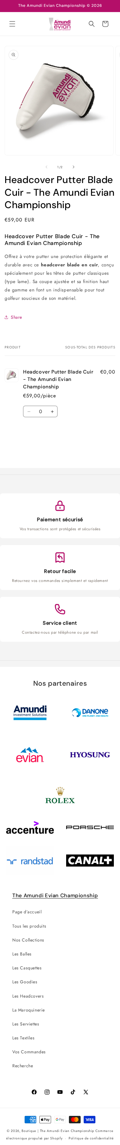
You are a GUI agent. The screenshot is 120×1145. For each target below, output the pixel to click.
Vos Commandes (29, 1052)
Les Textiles (23, 1038)
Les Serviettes (25, 1024)
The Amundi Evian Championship (55, 895)
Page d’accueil (27, 912)
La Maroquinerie (28, 1010)
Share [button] (16, 317)
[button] (12, 24)
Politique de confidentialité (91, 1138)
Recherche (22, 1066)
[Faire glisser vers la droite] (73, 167)
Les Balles (22, 954)
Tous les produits (29, 926)
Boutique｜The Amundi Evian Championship (58, 1130)
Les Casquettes (27, 968)
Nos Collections (28, 940)
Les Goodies (25, 982)
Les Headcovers (28, 996)
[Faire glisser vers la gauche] (46, 167)
